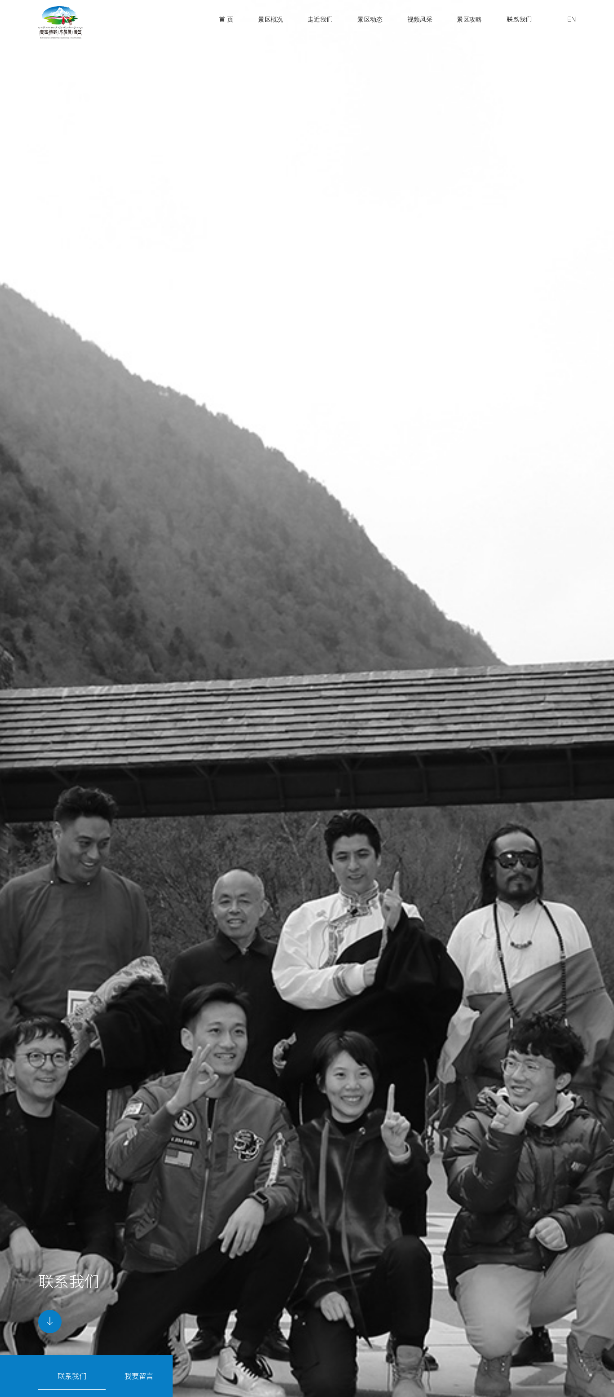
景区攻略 (469, 19)
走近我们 (320, 19)
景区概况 (270, 19)
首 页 (226, 19)
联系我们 (519, 19)
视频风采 (419, 19)
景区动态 (370, 19)
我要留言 (139, 1376)
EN (571, 19)
